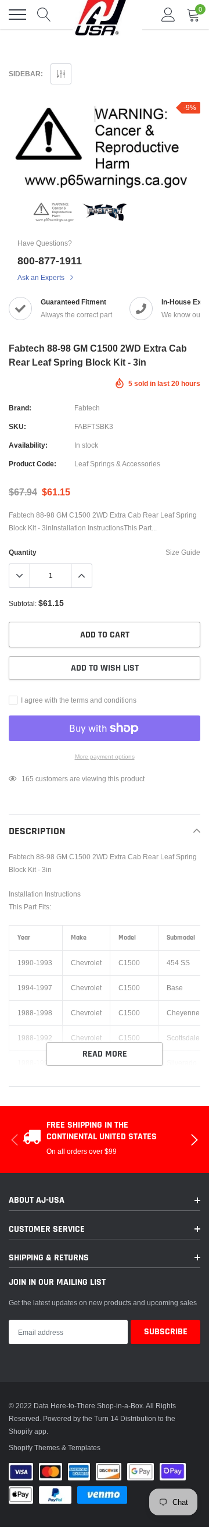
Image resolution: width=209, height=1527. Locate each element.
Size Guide (182, 552)
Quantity (23, 552)
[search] (44, 14)
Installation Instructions (45, 894)
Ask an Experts (41, 277)
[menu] (17, 14)
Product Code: (32, 463)
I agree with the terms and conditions (77, 700)
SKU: (17, 426)
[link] (54, 211)
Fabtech (87, 407)
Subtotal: (23, 603)
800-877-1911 (49, 260)
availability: (28, 445)
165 (27, 778)
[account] (168, 14)
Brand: (20, 407)
